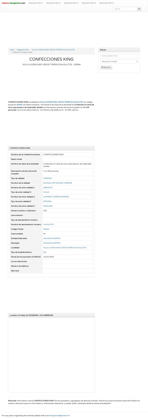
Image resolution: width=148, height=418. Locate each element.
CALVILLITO (48, 224)
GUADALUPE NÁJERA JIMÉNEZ (57, 183)
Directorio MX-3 (71, 3)
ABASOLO (47, 187)
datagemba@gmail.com (59, 415)
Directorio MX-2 (53, 3)
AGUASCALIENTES (51, 238)
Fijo (44, 252)
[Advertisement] (74, 30)
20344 (19, 105)
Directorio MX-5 (106, 3)
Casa (12, 50)
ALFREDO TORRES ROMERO (56, 197)
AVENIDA (47, 178)
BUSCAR (107, 67)
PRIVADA (47, 201)
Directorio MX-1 (36, 3)
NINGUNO (48, 206)
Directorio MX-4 (89, 3)
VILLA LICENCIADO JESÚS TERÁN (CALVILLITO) (53, 50)
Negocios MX (23, 50)
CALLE (46, 192)
